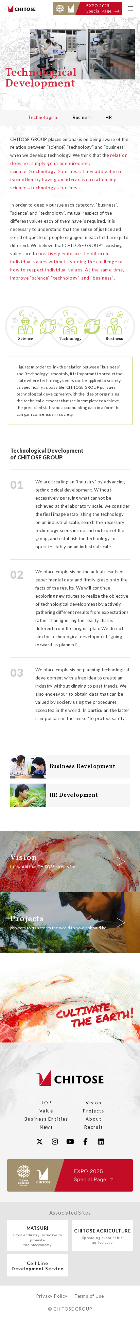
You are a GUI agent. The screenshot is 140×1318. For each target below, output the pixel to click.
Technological (43, 117)
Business (82, 117)
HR (109, 117)
